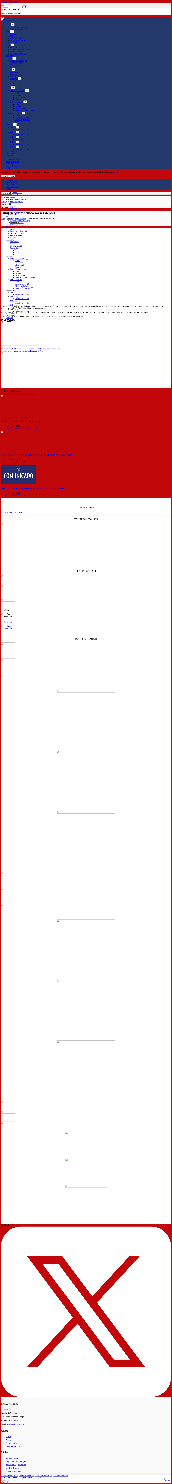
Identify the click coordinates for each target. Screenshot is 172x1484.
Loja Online (10, 153)
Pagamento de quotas (18, 54)
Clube (8, 32)
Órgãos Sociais (15, 38)
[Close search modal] (2, 4)
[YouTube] (8, 1225)
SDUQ (8, 25)
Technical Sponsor (17, 63)
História (13, 34)
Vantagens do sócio (13, 1458)
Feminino (13, 74)
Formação (14, 79)
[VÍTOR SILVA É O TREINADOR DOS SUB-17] (18, 417)
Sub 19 (13, 127)
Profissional (14, 72)
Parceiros (9, 58)
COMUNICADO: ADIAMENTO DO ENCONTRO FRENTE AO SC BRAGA (32, 488)
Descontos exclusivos (14, 160)
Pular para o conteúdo (9, 2)
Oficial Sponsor (16, 65)
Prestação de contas (17, 40)
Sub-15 (17, 81)
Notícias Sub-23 (16, 76)
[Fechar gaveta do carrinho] (18, 9)
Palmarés (13, 36)
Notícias (9, 70)
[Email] (13, 321)
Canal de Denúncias (60, 1476)
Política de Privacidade (9, 1476)
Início (3, 219)
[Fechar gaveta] (2, 18)
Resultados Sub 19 (22, 130)
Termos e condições (26, 1476)
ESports (13, 67)
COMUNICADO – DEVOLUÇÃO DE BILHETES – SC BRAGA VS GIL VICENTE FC (37, 455)
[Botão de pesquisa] (25, 7)
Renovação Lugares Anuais (16, 1465)
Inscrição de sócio (17, 52)
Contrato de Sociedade (18, 27)
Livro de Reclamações (43, 1476)
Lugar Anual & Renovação (20, 49)
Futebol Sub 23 (16, 113)
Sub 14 (13, 147)
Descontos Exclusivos (18, 47)
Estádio (8, 168)
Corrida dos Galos (12, 166)
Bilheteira (9, 56)
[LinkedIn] (8, 321)
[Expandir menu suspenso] (13, 24)
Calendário (19, 95)
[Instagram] (5, 1225)
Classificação (20, 97)
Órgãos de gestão (16, 29)
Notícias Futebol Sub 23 (24, 122)
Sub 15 (13, 142)
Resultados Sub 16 (22, 139)
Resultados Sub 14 (22, 149)
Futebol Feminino (16, 102)
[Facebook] (2, 321)
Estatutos (13, 42)
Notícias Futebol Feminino (25, 111)
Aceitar (4, 176)
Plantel (17, 93)
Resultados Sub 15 (22, 144)
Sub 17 (13, 132)
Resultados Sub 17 (22, 134)
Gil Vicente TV (11, 151)
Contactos (9, 156)
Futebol (8, 88)
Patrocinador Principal (18, 61)
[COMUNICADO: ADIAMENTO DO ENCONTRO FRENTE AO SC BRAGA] (18, 484)
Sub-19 (17, 85)
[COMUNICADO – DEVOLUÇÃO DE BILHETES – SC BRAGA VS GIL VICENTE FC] (18, 450)
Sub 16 (13, 137)
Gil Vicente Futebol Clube (10, 195)
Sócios (8, 45)
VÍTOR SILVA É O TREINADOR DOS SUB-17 (20, 421)
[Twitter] (5, 321)
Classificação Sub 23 (22, 120)
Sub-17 (17, 83)
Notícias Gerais (20, 219)
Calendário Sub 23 (22, 118)
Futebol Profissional (17, 91)
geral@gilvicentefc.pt (15, 1424)
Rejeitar (11, 176)
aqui (115, 172)
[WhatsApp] (10, 321)
